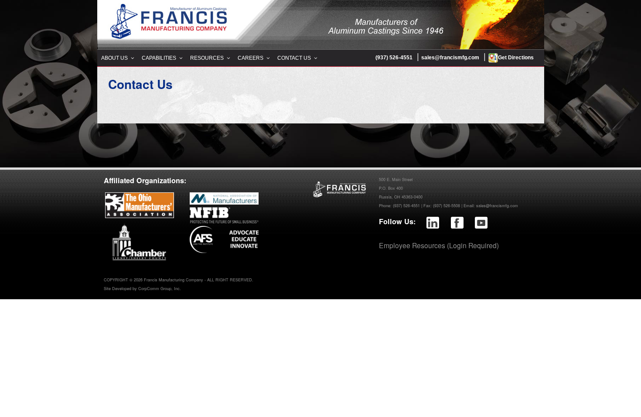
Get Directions (516, 58)
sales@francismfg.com (450, 58)
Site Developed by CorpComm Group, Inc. (142, 288)
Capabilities (159, 58)
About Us (114, 58)
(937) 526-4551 (394, 58)
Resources (207, 58)
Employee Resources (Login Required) (439, 245)
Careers (250, 58)
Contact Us (294, 58)
